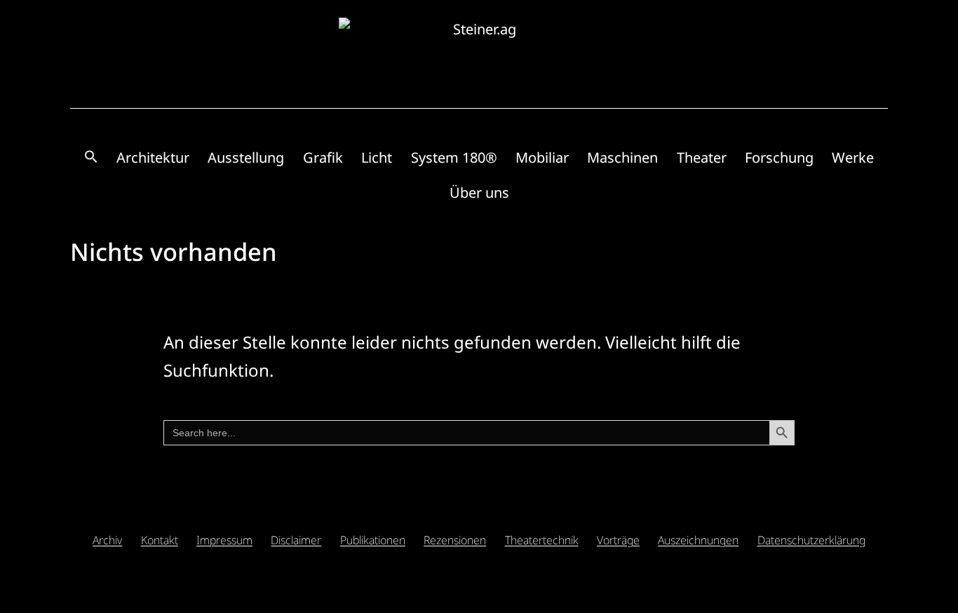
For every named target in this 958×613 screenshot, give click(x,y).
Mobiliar (542, 157)
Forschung (779, 157)
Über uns (479, 192)
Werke (853, 157)
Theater (702, 157)
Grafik (323, 157)
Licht (376, 157)
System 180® (454, 157)
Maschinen (622, 157)
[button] (90, 157)
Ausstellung (246, 157)
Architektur (152, 157)
